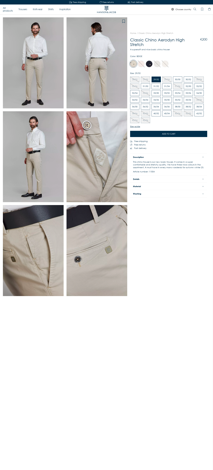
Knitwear (37, 9)
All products (8, 9)
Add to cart (168, 133)
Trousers (23, 9)
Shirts (51, 9)
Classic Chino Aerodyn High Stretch (155, 33)
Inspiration (65, 9)
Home (133, 33)
